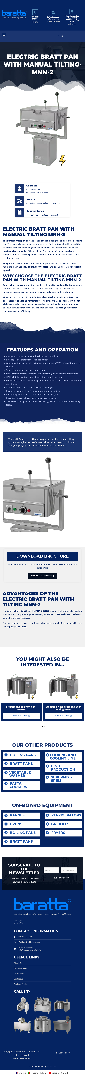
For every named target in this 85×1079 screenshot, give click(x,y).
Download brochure (42, 556)
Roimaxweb (51, 1067)
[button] (4, 34)
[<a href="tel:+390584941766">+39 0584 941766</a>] (35, 12)
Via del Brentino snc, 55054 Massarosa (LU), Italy (72, 19)
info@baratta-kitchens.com (53, 18)
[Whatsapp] (62, 36)
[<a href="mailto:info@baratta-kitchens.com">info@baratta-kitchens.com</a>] (53, 12)
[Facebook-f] (58, 36)
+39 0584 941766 (35, 18)
